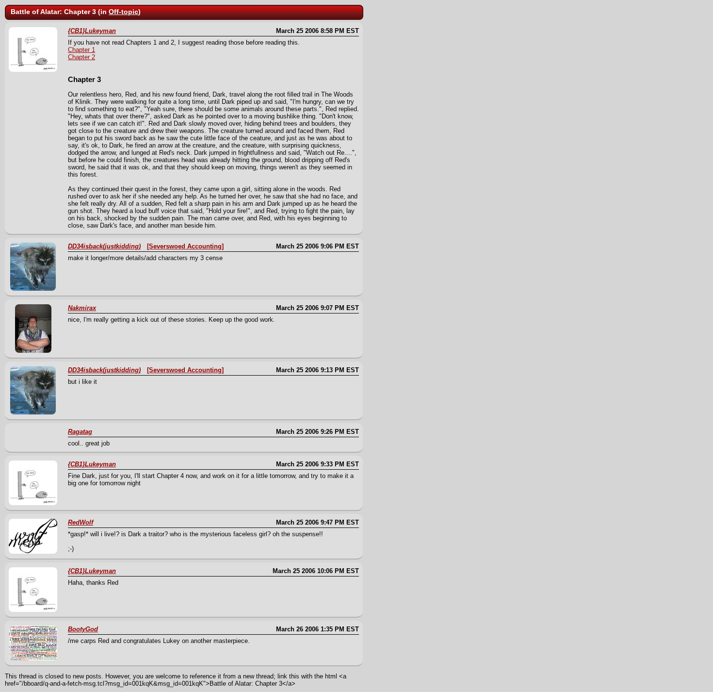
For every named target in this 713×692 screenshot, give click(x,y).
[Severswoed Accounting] (185, 246)
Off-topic (123, 12)
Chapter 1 (81, 49)
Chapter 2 (81, 57)
